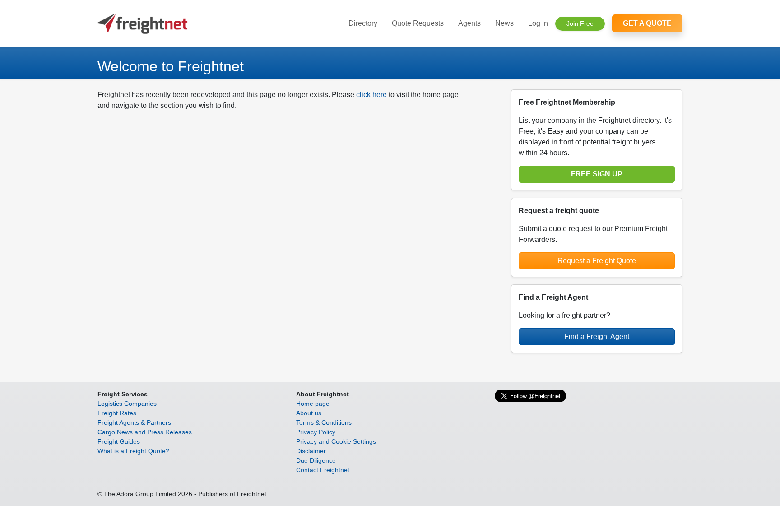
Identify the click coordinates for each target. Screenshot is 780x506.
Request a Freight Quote (596, 261)
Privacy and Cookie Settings (336, 441)
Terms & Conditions (324, 422)
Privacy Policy (315, 432)
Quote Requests (418, 23)
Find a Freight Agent (596, 336)
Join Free (580, 23)
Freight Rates (117, 413)
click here (371, 94)
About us (308, 413)
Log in (538, 23)
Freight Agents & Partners (134, 422)
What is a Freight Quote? (133, 451)
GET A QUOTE (647, 23)
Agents (469, 23)
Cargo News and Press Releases (145, 432)
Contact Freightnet (322, 470)
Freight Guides (119, 441)
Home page (313, 403)
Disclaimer (311, 451)
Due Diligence (316, 460)
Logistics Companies (127, 403)
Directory (362, 23)
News (504, 23)
